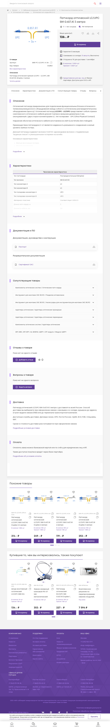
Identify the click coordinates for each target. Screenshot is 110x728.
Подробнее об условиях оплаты (27, 456)
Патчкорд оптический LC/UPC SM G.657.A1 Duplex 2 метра (42, 521)
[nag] (67, 712)
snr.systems (61, 659)
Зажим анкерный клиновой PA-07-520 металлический (41, 593)
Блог (58, 638)
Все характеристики (18, 69)
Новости (12, 642)
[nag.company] (43, 712)
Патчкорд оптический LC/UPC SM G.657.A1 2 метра (64, 521)
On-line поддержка (40, 638)
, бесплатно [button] (90, 56)
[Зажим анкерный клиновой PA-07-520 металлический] (44, 571)
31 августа (86, 56)
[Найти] (95, 3)
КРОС (59, 655)
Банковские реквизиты (18, 653)
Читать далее (15, 81)
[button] (100, 3)
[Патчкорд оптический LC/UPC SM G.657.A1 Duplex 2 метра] (44, 499)
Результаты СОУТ (15, 664)
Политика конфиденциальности (88, 708)
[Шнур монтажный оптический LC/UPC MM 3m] (21, 571)
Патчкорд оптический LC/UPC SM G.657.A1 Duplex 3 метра (87, 521)
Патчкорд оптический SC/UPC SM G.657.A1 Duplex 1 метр (63, 593)
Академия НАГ (62, 652)
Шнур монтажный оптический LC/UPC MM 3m (19, 591)
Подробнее (17, 152)
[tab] (15, 91)
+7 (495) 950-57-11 (86, 642)
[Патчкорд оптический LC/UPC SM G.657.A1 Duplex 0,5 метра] (21, 499)
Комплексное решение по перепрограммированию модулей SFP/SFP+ (87, 593)
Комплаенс (37, 655)
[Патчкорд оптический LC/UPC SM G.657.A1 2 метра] (66, 499)
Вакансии (12, 645)
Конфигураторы (63, 663)
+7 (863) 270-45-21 (39, 683)
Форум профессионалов (66, 648)
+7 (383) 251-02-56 (63, 683)
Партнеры (13, 656)
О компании (13, 638)
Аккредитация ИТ (15, 667)
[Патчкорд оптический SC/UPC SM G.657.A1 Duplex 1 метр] (66, 571)
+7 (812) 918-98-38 (87, 683)
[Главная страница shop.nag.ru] (8, 10)
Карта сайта (38, 659)
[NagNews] (59, 712)
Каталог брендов (15, 660)
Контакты (12, 649)
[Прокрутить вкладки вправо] (101, 91)
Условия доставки (40, 645)
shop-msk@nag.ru (87, 645)
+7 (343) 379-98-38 (15, 683)
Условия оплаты (39, 642)
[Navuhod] (51, 712)
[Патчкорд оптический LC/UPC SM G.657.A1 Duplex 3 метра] (89, 499)
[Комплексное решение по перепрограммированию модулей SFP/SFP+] (89, 571)
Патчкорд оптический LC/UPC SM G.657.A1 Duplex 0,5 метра (19, 521)
